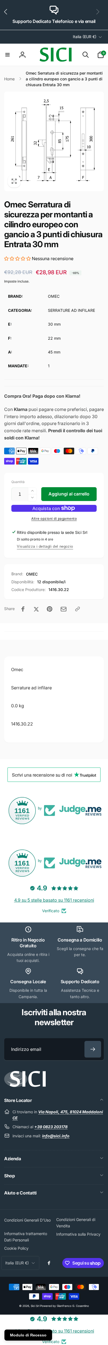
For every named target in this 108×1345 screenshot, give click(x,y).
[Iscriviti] (92, 1049)
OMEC (32, 574)
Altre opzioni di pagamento (54, 518)
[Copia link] (77, 609)
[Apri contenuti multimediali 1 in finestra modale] (54, 141)
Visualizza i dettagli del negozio (45, 546)
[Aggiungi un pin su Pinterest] (49, 609)
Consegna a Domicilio (80, 940)
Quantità (18, 482)
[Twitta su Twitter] (36, 609)
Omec (17, 669)
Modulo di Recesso (28, 1335)
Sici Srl (35, 1305)
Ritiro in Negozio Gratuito (28, 942)
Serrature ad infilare (31, 687)
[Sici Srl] (25, 1085)
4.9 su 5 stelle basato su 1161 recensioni (54, 900)
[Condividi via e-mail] (63, 609)
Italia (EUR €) (84, 36)
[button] (8, 15)
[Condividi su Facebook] (23, 609)
